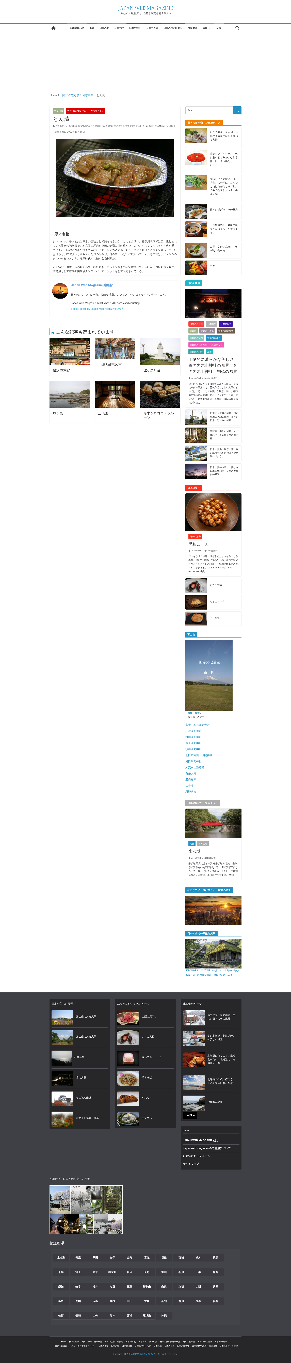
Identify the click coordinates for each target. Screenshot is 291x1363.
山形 (129, 1257)
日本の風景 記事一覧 (92, 1341)
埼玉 (78, 1272)
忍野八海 (190, 791)
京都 (181, 1286)
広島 (95, 1301)
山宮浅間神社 (193, 731)
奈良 (164, 1286)
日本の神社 (135, 27)
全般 (218, 27)
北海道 (61, 1257)
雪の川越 (81, 1077)
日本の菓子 (195, 536)
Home (63, 1341)
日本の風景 (74, 1341)
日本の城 (203, 843)
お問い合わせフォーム (196, 1156)
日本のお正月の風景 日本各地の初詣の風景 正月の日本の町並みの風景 (224, 417)
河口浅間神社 (193, 761)
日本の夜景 (225, 324)
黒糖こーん (198, 544)
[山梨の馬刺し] (128, 1017)
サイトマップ (191, 1163)
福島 (164, 1257)
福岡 (215, 1301)
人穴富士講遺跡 (194, 767)
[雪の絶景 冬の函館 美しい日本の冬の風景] (194, 1017)
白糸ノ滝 (190, 773)
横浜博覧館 (61, 370)
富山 (164, 1272)
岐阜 (78, 1286)
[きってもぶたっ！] (128, 1058)
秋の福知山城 (83, 1097)
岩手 (112, 1257)
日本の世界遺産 (199, 1346)
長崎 (78, 1315)
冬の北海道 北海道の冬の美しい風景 (221, 1037)
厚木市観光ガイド (86, 126)
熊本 (112, 1315)
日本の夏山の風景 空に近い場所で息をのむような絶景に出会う (224, 453)
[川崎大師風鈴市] (115, 340)
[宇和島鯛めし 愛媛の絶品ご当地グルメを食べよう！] (196, 231)
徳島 (198, 1301)
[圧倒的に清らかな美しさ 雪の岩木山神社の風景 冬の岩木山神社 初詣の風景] (213, 303)
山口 (129, 1301)
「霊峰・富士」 (193, 712)
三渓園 (103, 413)
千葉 (61, 1272)
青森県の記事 (196, 352)
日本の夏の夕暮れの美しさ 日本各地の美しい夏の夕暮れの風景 (224, 471)
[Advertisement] (145, 57)
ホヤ (212, 265)
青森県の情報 (196, 338)
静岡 (215, 1272)
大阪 (198, 1286)
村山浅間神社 (193, 737)
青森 (78, 1257)
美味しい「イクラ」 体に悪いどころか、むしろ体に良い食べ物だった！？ (224, 159)
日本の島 (142, 1341)
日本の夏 (104, 27)
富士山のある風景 (86, 1016)
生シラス (147, 1117)
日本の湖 (153, 1341)
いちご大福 (216, 585)
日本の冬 (211, 324)
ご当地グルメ (62, 126)
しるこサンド (217, 601)
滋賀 (112, 1286)
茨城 (181, 1257)
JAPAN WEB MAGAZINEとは (200, 1140)
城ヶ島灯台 (151, 370)
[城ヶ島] (70, 383)
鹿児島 (147, 1315)
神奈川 (112, 1272)
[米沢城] (213, 823)
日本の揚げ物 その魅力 (224, 209)
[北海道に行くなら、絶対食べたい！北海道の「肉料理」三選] (194, 1060)
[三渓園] (115, 383)
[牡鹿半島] (62, 1058)
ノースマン (216, 618)
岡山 (78, 1301)
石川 (181, 1272)
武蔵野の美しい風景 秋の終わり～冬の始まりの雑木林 (224, 435)
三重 (129, 1286)
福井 (95, 1286)
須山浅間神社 (193, 749)
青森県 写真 (207, 331)
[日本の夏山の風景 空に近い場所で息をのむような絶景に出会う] (196, 454)
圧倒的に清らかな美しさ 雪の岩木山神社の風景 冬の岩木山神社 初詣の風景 (213, 365)
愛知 (61, 1286)
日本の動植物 (183, 1346)
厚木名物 (73, 126)
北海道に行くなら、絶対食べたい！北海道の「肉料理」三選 (221, 1059)
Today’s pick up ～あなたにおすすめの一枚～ (74, 1346)
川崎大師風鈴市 (110, 365)
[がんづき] (128, 1099)
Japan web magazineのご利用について (207, 1148)
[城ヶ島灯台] (160, 340)
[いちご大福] (196, 585)
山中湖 (189, 785)
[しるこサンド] (196, 602)
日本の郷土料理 (205, 1341)
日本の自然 (131, 1341)
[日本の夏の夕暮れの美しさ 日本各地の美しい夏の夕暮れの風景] (196, 472)
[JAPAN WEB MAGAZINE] (54, 28)
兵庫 (215, 1286)
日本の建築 (103, 1346)
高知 (164, 1301)
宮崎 (129, 1315)
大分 (95, 1315)
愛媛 (147, 1301)
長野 (147, 1272)
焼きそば (147, 1077)
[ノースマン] (196, 619)
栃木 (198, 1257)
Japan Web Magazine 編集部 (162, 126)
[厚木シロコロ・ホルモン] (160, 383)
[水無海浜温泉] (194, 1103)
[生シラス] (128, 1119)
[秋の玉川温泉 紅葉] (62, 1119)
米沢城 (194, 851)
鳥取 (61, 1301)
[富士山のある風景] (62, 1017)
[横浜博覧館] (70, 340)
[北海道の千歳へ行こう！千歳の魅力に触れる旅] (194, 1082)
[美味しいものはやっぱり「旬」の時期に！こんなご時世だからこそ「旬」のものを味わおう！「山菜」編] (196, 188)
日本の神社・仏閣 (143, 1346)
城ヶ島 (58, 413)
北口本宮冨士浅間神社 (198, 755)
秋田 (95, 1257)
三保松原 (190, 779)
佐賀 (61, 1315)
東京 (95, 1272)
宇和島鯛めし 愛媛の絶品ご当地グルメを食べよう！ (224, 229)
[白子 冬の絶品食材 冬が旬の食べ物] (196, 251)
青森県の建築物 (226, 331)
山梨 (198, 1272)
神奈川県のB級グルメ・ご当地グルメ (85, 111)
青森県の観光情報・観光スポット (206, 345)
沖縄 (164, 1315)
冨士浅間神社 (193, 743)
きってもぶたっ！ (152, 1057)
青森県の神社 (213, 338)
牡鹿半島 (79, 1057)
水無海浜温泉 (215, 1102)
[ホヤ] (196, 268)
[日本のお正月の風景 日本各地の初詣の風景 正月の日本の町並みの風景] (196, 418)
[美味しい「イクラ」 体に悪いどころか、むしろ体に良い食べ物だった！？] (196, 161)
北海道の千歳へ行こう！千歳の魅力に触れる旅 (221, 1081)
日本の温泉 (127, 1346)
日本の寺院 (152, 27)
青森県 (193, 331)
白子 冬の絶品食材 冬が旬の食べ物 (224, 248)
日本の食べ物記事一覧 (170, 1341)
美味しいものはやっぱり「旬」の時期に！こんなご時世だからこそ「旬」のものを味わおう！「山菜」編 (224, 186)
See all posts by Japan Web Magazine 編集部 (98, 308)
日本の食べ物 (77, 27)
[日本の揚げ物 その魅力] (196, 211)
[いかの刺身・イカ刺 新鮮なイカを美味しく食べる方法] (196, 138)
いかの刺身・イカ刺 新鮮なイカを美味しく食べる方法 (224, 136)
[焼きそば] (128, 1078)
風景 (91, 27)
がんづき (147, 1097)
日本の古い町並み (173, 27)
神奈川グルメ (101, 126)
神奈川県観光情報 (133, 126)
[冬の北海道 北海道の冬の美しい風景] (194, 1038)
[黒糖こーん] (213, 512)
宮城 (147, 1257)
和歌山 (147, 1286)
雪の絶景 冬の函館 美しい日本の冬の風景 (221, 1016)
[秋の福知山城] (62, 1099)
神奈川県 (58, 111)
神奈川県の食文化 (116, 126)
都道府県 (213, 1346)
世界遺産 (192, 27)
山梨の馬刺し (149, 1016)
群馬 (215, 1257)
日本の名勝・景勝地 (114, 1341)
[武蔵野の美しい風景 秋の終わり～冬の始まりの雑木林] (196, 436)
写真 (205, 27)
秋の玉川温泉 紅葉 (87, 1118)
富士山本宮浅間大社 (197, 724)
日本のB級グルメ (222, 1341)
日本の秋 (119, 27)
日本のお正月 (196, 324)
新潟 (129, 1272)
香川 (181, 1301)
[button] (209, 28)
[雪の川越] (62, 1078)
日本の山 (158, 1346)
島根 (112, 1301)
